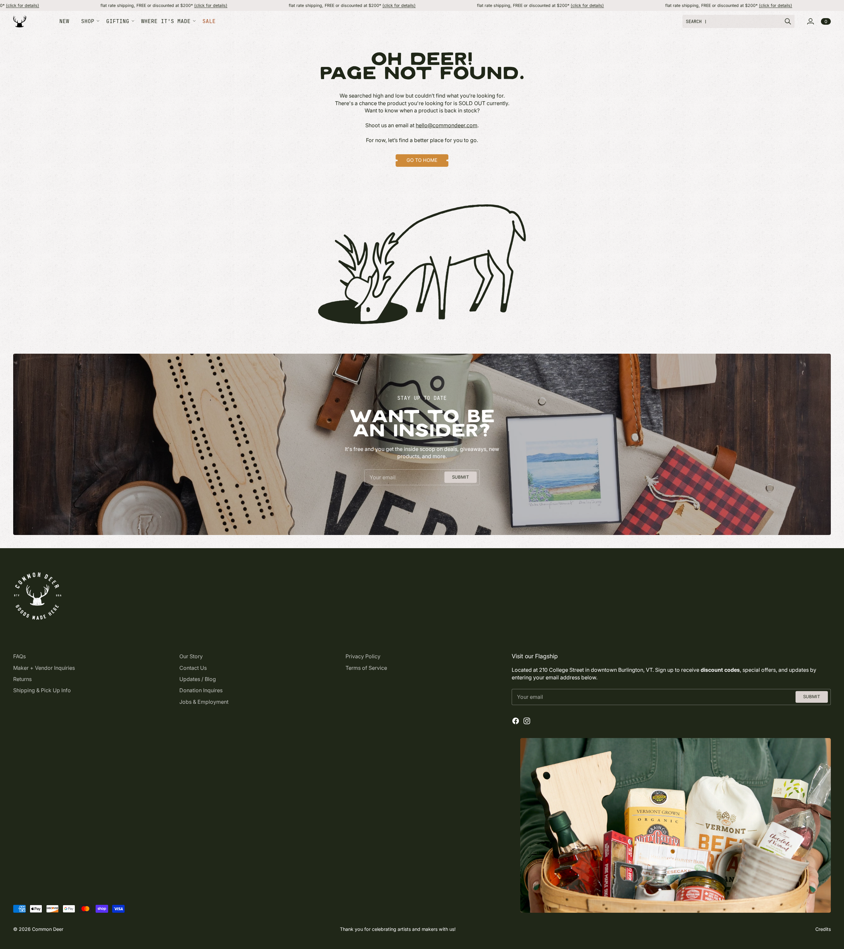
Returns (22, 679)
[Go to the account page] (810, 21)
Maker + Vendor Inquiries (44, 668)
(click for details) (159, 5)
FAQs (19, 656)
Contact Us (193, 668)
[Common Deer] (19, 21)
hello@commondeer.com (446, 125)
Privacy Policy (363, 656)
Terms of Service (366, 668)
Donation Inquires (201, 690)
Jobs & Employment (203, 701)
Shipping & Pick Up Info (42, 690)
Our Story (191, 656)
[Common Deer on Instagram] (527, 721)
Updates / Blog (197, 679)
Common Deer (47, 929)
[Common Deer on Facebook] (516, 721)
